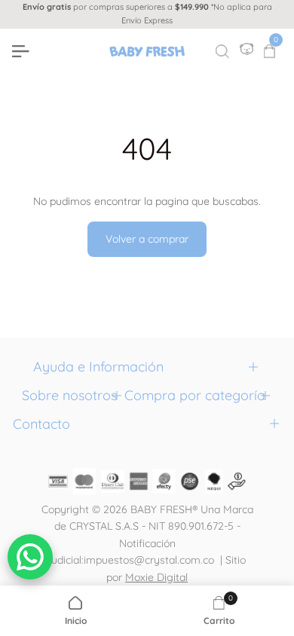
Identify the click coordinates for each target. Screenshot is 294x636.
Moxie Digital (156, 577)
